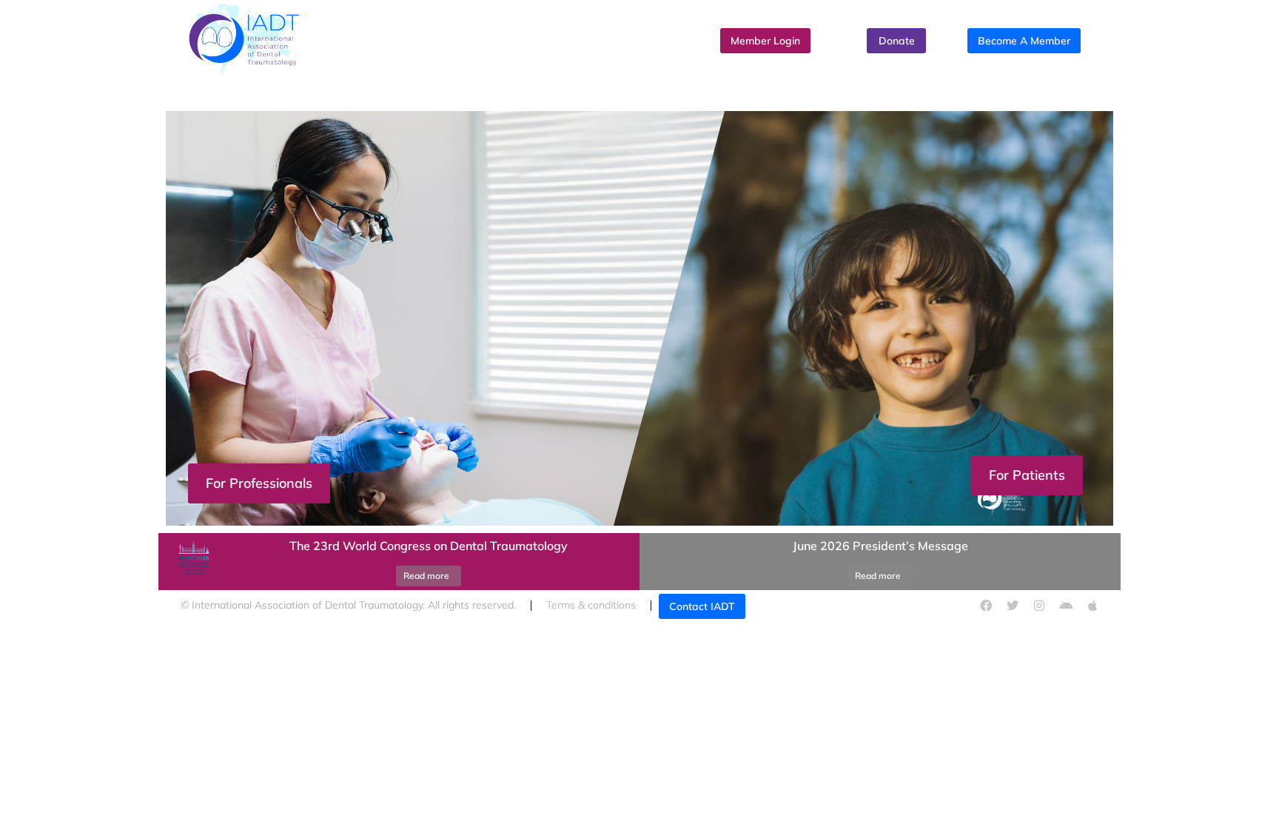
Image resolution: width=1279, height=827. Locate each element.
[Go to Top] (1253, 801)
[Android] (1066, 606)
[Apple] (1092, 606)
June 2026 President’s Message (880, 545)
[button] (639, 529)
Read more (426, 575)
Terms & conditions (591, 605)
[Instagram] (1039, 606)
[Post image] (191, 562)
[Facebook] (986, 606)
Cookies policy (831, 605)
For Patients (1027, 474)
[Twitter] (1012, 606)
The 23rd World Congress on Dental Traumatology (428, 545)
